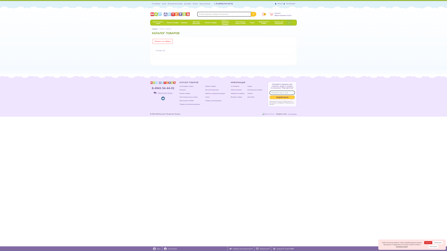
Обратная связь (165, 93)
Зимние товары (173, 23)
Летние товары (211, 23)
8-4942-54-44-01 (163, 88)
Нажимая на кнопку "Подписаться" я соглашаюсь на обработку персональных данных (281, 103)
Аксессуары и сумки (158, 23)
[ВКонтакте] (163, 98)
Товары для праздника (278, 23)
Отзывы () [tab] (160, 50)
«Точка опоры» (292, 114)
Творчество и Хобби (264, 23)
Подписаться (282, 97)
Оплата (195, 4)
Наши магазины (204, 4)
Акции (164, 4)
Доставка (187, 4)
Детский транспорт (196, 23)
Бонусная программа (175, 4)
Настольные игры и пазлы (240, 23)
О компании (156, 4)
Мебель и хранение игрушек (225, 22)
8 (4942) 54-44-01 (224, 4)
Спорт (252, 23)
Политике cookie (402, 247)
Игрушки (184, 23)
